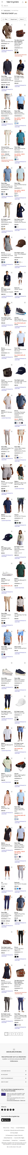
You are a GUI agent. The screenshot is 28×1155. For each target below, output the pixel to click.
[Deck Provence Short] (20, 637)
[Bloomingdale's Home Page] (13, 2)
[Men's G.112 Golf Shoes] (7, 569)
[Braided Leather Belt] (7, 938)
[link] (7, 45)
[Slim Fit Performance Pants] (7, 138)
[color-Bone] (2, 48)
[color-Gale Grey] (2, 456)
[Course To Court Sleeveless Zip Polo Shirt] (7, 971)
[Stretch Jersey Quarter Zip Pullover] (20, 210)
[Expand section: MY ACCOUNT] (14, 1074)
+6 (21, 262)
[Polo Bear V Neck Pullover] (20, 67)
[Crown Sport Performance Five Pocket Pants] (7, 903)
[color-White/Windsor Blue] (17, 195)
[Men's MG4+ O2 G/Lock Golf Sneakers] (20, 308)
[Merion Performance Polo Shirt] (20, 338)
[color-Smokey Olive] (6, 48)
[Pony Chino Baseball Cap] (20, 243)
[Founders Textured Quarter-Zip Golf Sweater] (20, 401)
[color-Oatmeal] (20, 1025)
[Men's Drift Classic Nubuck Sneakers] (20, 669)
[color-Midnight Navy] (20, 294)
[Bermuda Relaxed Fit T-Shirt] (20, 569)
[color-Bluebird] (15, 123)
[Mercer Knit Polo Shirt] (7, 31)
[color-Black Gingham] (2, 262)
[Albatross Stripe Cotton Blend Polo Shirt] (20, 797)
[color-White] (2, 122)
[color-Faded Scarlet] (17, 857)
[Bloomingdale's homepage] (2, 10)
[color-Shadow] (15, 888)
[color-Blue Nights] (15, 523)
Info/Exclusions (14, 1061)
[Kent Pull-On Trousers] (20, 873)
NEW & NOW (7, 10)
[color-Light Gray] (2, 491)
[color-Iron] (4, 87)
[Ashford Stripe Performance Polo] (20, 101)
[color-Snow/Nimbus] (2, 589)
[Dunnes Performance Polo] (20, 174)
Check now (22, 1100)
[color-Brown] (15, 52)
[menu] (2, 2)
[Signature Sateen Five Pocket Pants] (7, 437)
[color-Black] (17, 52)
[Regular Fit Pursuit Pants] (7, 338)
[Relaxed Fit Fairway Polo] (7, 401)
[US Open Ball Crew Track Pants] (7, 702)
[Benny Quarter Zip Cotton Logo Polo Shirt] (7, 764)
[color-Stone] (2, 158)
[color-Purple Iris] (17, 159)
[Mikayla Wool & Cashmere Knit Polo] (7, 834)
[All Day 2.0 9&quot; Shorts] (20, 505)
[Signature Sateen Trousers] (7, 604)
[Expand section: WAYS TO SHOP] (14, 1082)
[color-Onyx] (4, 589)
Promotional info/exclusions (13, 1100)
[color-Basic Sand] (6, 122)
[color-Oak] (17, 687)
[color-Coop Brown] (15, 262)
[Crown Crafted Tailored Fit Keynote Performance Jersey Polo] (7, 174)
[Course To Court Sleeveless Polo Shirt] (7, 243)
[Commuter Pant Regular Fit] (20, 938)
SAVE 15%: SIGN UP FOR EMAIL (14, 1051)
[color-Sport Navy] (15, 159)
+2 (21, 457)
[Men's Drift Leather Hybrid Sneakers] (7, 669)
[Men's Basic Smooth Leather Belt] (7, 371)
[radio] (2, 48)
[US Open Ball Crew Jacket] (7, 308)
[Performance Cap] (20, 702)
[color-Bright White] (17, 423)
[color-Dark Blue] (17, 262)
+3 (21, 522)
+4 (8, 87)
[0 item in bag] (26, 2)
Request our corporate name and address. (15, 1144)
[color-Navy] (6, 87)
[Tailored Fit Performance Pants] (7, 210)
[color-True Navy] (4, 48)
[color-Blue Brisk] (15, 819)
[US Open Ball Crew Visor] (7, 537)
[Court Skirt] (7, 873)
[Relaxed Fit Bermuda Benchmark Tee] (20, 472)
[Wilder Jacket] (20, 278)
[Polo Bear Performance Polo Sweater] (20, 537)
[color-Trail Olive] (17, 523)
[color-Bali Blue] (2, 654)
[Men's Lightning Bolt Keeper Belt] (20, 764)
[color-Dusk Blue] (17, 819)
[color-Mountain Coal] (20, 523)
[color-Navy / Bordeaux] (4, 654)
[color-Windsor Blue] (17, 123)
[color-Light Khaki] (6, 491)
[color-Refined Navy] (17, 719)
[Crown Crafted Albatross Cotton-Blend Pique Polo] (20, 834)
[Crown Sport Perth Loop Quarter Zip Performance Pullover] (7, 67)
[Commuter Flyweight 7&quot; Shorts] (7, 472)
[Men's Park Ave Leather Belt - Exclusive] (20, 31)
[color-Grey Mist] (4, 194)
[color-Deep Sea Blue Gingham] (4, 262)
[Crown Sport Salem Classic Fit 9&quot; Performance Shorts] (20, 437)
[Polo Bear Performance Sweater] (7, 278)
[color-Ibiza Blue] (17, 888)
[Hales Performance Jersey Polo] (7, 637)
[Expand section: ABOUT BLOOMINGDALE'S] (14, 1078)
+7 (21, 888)
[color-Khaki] (4, 158)
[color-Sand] (4, 456)
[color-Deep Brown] (17, 783)
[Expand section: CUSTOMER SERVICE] (14, 1071)
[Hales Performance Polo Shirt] (20, 138)
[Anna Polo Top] (7, 797)
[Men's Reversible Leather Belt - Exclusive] (20, 971)
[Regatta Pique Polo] (20, 903)
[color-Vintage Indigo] (15, 423)
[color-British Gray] (4, 923)
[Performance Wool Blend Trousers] (7, 1004)
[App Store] (6, 1120)
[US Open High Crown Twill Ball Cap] (20, 371)
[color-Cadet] (2, 194)
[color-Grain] (9, 456)
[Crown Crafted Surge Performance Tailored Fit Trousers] (20, 1004)
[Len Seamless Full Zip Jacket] (20, 604)
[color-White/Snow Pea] (15, 195)
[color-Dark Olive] (6, 194)
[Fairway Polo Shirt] (7, 505)
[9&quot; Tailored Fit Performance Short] (20, 734)
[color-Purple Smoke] (20, 423)
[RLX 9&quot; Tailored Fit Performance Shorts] (7, 101)
